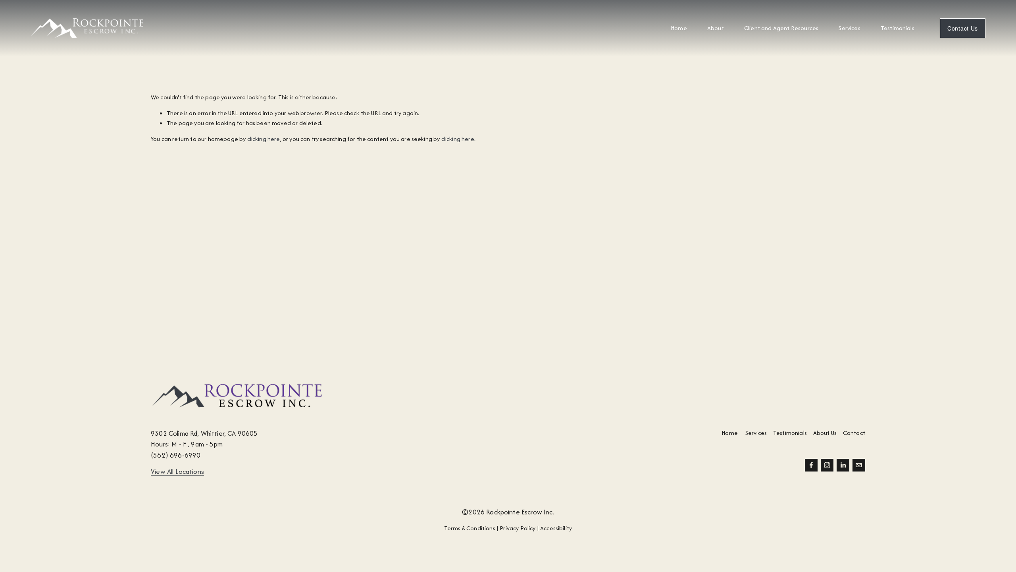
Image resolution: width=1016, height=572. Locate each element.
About (715, 28)
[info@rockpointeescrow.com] (858, 465)
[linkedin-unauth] (843, 465)
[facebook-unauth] (811, 465)
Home (679, 28)
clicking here (263, 139)
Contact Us (962, 28)
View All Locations (177, 471)
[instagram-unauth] (827, 465)
